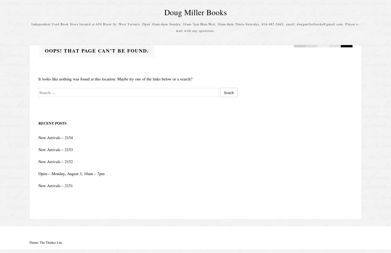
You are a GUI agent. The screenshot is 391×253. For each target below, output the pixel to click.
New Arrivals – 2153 (55, 149)
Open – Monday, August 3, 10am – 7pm (71, 173)
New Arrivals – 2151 (55, 185)
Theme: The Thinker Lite (45, 242)
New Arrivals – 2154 (55, 137)
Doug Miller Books (195, 12)
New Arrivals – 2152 (55, 161)
